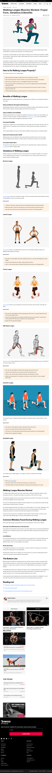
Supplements (3, 747)
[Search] (44, 3)
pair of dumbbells (12, 480)
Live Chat (28, 761)
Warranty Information (30, 747)
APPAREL (35, 3)
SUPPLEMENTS (28, 3)
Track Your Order (30, 744)
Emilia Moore (18, 15)
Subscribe (26, 734)
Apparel (2, 749)
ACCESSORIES (21, 3)
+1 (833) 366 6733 (30, 758)
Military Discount (30, 750)
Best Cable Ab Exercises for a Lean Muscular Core (14, 647)
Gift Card (2, 750)
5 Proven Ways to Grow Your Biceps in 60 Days (13, 695)
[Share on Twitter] (48, 15)
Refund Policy (29, 745)
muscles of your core (31, 116)
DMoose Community (4, 765)
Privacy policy (49, 771)
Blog (2, 759)
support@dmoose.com (31, 759)
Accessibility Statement (33, 771)
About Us (2, 758)
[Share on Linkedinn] (44, 15)
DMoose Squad (3, 763)
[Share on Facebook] (46, 15)
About (40, 3)
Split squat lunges (6, 361)
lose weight (5, 146)
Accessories (3, 745)
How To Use (29, 749)
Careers (2, 761)
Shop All (2, 752)
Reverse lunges (6, 196)
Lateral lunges (6, 249)
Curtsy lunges (6, 304)
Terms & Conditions (42, 771)
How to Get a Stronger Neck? (11, 588)
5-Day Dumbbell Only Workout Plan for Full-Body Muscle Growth (18, 591)
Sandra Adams (8, 15)
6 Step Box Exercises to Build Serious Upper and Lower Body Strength (20, 585)
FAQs (27, 752)
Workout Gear (14, 3)
